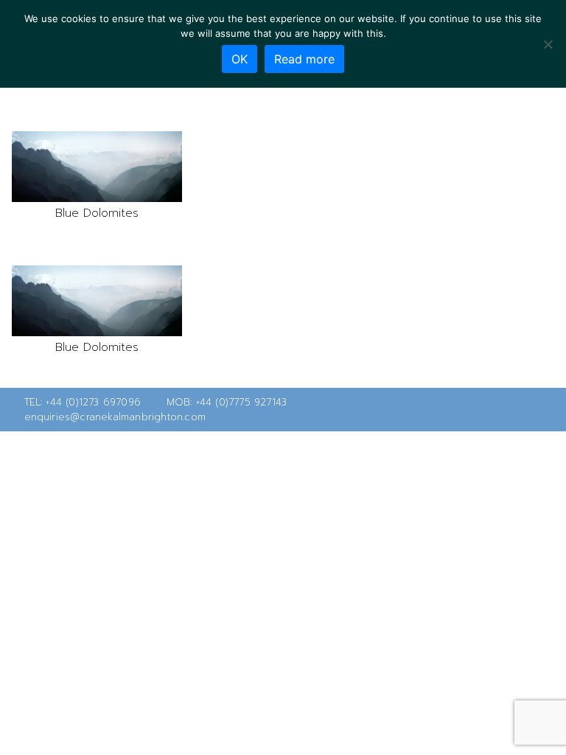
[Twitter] (499, 410)
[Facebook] (523, 410)
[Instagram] (547, 410)
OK (239, 59)
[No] (547, 44)
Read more (304, 59)
